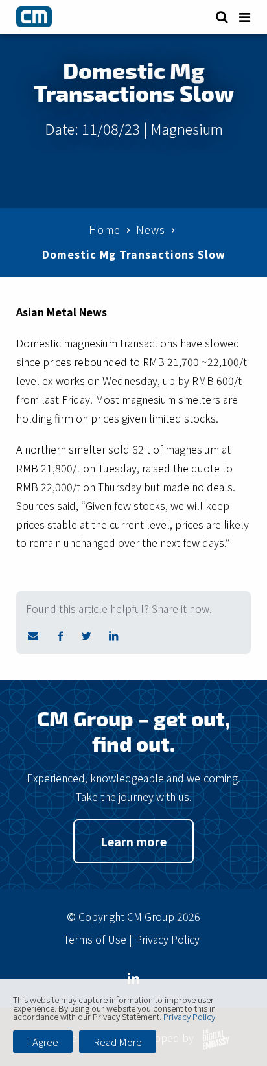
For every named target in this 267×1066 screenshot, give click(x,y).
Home (105, 229)
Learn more (133, 841)
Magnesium (186, 128)
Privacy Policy (167, 939)
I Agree (42, 1042)
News (150, 229)
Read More (117, 1042)
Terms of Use (95, 939)
